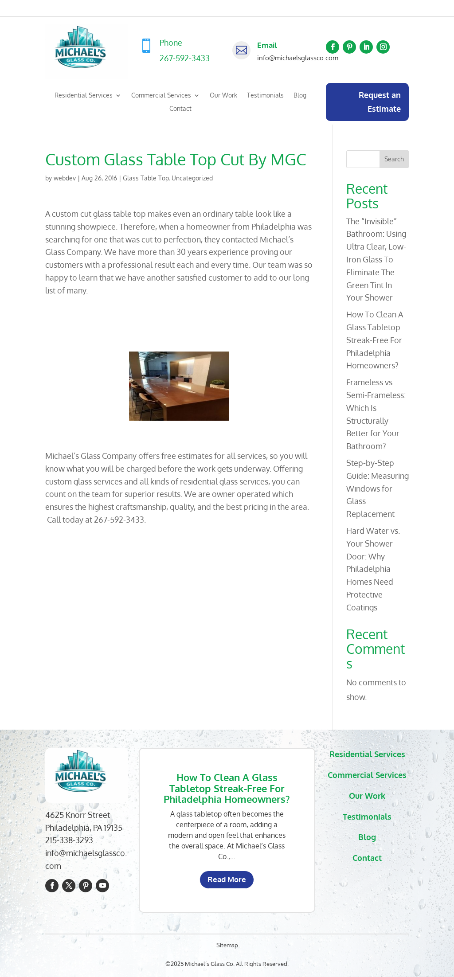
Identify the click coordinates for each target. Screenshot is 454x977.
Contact (180, 109)
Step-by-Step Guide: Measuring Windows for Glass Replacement (377, 488)
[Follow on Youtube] (102, 885)
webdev (65, 178)
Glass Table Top (145, 178)
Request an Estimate (380, 101)
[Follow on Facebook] (332, 47)
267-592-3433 (185, 58)
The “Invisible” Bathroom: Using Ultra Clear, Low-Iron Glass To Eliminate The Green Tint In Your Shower (376, 259)
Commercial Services (161, 95)
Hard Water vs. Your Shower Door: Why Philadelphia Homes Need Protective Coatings (373, 569)
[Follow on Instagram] (383, 47)
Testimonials (265, 95)
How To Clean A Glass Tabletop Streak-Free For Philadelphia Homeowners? (374, 339)
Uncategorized (192, 178)
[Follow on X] (68, 885)
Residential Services (84, 95)
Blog (300, 95)
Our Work (223, 95)
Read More (226, 879)
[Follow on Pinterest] (349, 47)
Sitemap (227, 945)
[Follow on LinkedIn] (366, 47)
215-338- (60, 840)
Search (394, 159)
